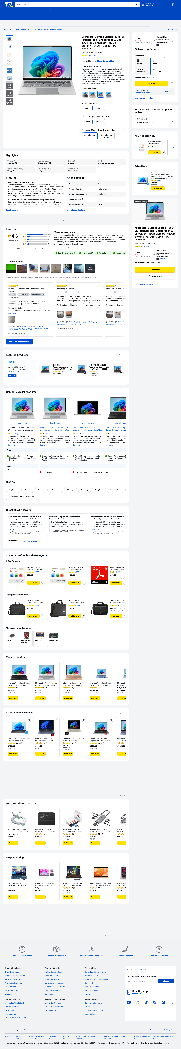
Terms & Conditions (18, 1037)
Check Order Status (12, 972)
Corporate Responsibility (94, 1010)
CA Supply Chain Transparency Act (163, 1037)
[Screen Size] (81, 189)
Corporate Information (93, 1003)
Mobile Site (154, 1030)
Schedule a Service (52, 979)
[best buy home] (9, 4)
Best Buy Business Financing (15, 1018)
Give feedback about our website (37, 1030)
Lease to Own (10, 1010)
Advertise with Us (91, 976)
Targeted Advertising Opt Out (142, 1037)
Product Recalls (10, 987)
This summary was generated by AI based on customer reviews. (76, 247)
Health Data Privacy (66, 1037)
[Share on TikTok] (146, 1002)
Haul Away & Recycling (53, 990)
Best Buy (6, 29)
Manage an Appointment (54, 983)
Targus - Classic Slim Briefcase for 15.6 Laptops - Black (118, 602)
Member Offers (50, 1010)
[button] (151, 43)
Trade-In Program (11, 990)
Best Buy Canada (170, 1030)
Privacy (31, 1037)
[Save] (172, 83)
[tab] (13, 490)
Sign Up (166, 981)
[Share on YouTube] (129, 1002)
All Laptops (42, 29)
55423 (151, 78)
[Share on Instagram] (137, 1002)
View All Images (22, 423)
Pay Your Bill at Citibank (13, 1007)
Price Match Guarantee (13, 983)
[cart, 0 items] (173, 4)
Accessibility (9, 1037)
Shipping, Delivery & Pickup (15, 976)
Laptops (33, 29)
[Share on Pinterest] (163, 1002)
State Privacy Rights (52, 1037)
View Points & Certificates (54, 1007)
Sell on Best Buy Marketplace (95, 972)
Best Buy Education (92, 987)
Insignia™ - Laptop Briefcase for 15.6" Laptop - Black (35, 602)
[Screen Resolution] (86, 194)
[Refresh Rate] (82, 204)
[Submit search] (137, 4)
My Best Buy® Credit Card (14, 1003)
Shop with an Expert (52, 976)
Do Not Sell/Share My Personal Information (85, 1037)
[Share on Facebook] (155, 1002)
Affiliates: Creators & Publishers (96, 979)
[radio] (142, 66)
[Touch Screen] (83, 199)
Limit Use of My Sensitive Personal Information (114, 1037)
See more (11, 445)
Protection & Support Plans (55, 987)
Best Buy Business (91, 990)
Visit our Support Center (54, 972)
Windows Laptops (55, 29)
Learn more (137, 993)
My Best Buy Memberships (54, 1003)
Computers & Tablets (19, 29)
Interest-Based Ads (39, 1037)
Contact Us (49, 994)
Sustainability (90, 1014)
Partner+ (88, 994)
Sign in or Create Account (136, 969)
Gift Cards (8, 994)
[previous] (82, 94)
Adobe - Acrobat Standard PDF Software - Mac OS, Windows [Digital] (118, 569)
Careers (87, 1007)
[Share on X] (172, 1002)
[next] (125, 94)
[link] (19, 341)
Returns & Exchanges (13, 979)
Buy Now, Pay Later (12, 1014)
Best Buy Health (90, 983)
